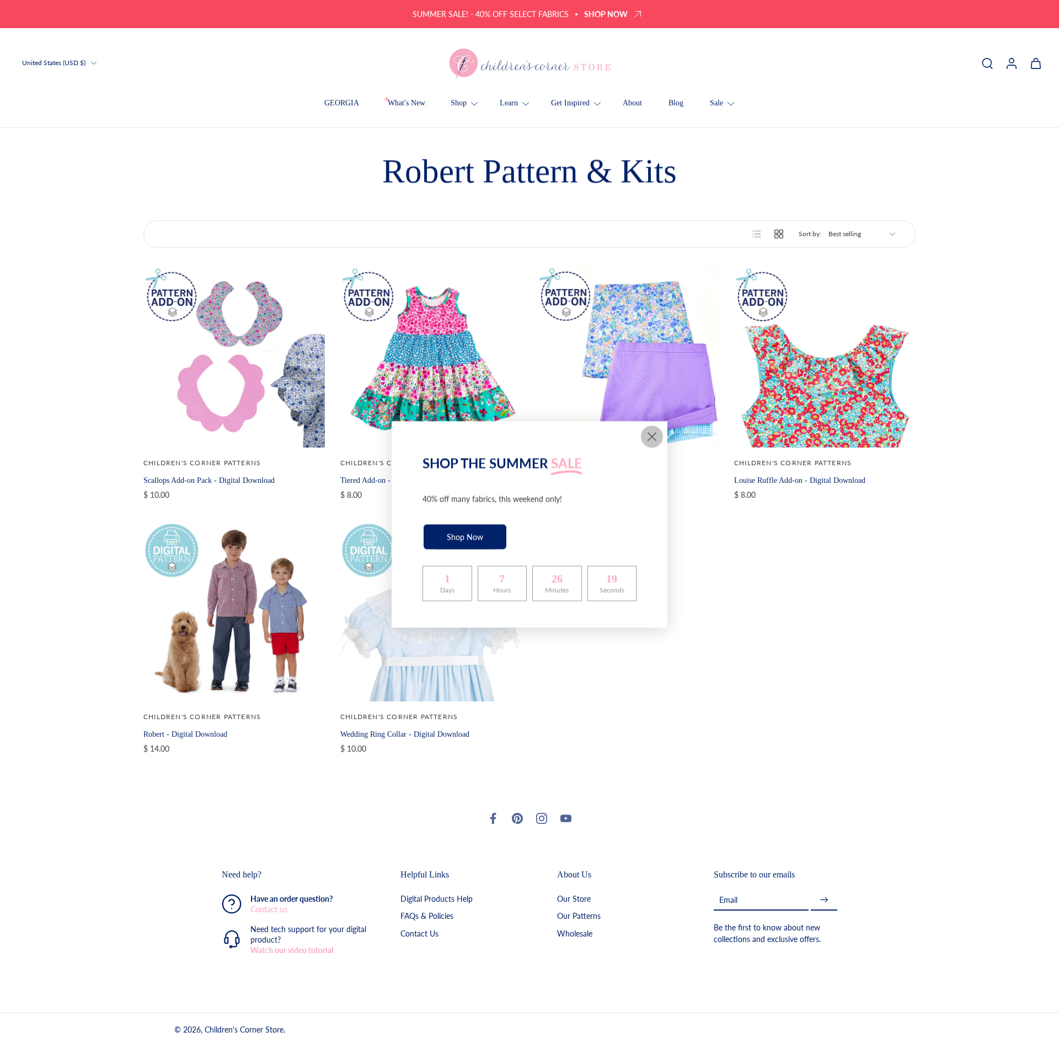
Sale (716, 103)
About (632, 103)
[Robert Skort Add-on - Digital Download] (628, 357)
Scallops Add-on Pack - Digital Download (209, 480)
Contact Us (419, 933)
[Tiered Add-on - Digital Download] (431, 357)
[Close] (652, 436)
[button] (294, 874)
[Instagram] (542, 818)
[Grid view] (779, 234)
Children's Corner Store (244, 1029)
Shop (459, 103)
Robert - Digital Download (185, 734)
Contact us (268, 909)
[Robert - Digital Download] (234, 610)
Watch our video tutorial (291, 950)
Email (728, 900)
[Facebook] (493, 818)
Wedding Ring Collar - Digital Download (404, 734)
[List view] (757, 234)
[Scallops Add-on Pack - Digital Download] (234, 357)
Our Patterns (579, 916)
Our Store (574, 898)
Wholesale (574, 933)
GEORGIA (341, 103)
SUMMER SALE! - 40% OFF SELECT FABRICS (491, 14)
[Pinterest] (517, 818)
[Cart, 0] (1036, 63)
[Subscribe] (824, 900)
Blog (675, 103)
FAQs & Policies (426, 916)
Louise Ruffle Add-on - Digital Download (799, 480)
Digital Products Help (436, 898)
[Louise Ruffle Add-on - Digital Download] (825, 357)
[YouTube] (566, 818)
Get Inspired (570, 103)
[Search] (987, 63)
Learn (509, 103)
